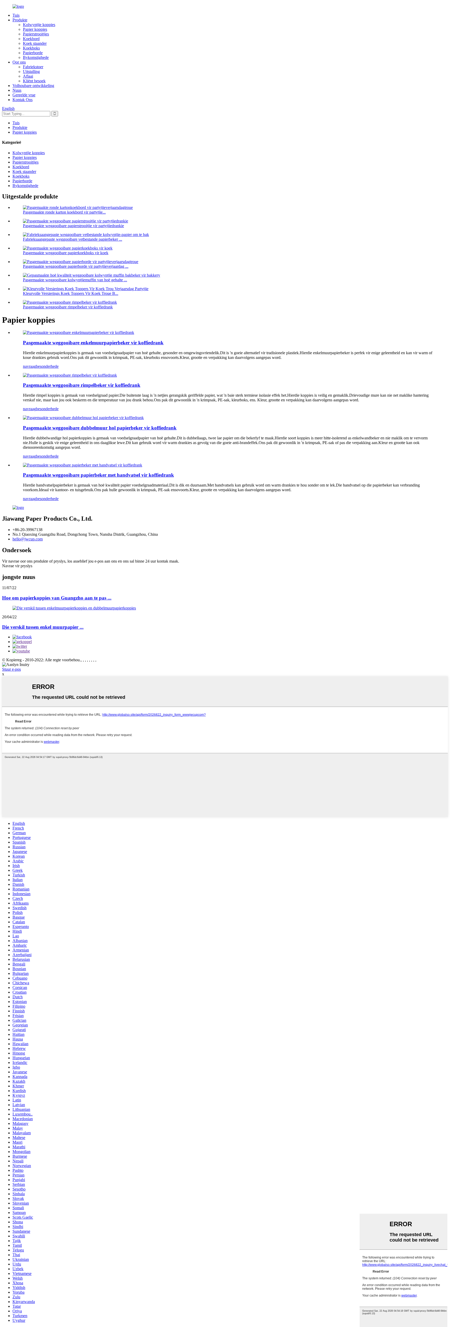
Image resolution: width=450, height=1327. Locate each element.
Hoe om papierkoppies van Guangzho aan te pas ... (56, 598)
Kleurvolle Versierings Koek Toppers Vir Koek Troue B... (70, 293)
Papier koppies (35, 29)
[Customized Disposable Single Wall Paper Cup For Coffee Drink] (78, 332)
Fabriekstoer (33, 67)
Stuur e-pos (11, 669)
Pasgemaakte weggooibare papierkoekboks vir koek (65, 253)
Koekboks (31, 48)
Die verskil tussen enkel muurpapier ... (43, 627)
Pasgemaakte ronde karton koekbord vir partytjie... (64, 212)
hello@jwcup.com (27, 539)
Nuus (16, 90)
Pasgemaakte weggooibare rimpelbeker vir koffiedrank (68, 307)
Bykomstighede (36, 57)
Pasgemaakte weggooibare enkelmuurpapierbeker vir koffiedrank (93, 342)
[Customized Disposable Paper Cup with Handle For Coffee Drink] (82, 465)
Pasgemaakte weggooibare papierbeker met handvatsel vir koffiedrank (98, 475)
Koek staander (35, 43)
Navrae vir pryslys (17, 566)
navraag (29, 366)
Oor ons (19, 62)
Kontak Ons (22, 99)
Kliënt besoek (34, 81)
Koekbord (31, 38)
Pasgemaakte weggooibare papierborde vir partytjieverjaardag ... (75, 266)
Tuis (16, 15)
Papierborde (33, 53)
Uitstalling (31, 71)
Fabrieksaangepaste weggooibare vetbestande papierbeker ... (72, 239)
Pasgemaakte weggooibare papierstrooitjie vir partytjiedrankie (73, 225)
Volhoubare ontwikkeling (33, 85)
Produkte (19, 20)
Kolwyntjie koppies (39, 24)
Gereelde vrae (23, 95)
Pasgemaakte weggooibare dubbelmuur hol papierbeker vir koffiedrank (100, 428)
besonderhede (47, 366)
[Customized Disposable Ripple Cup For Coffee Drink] (70, 375)
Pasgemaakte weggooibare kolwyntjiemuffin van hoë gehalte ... (75, 280)
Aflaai (28, 76)
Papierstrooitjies (36, 34)
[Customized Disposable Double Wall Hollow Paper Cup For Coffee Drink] (83, 417)
